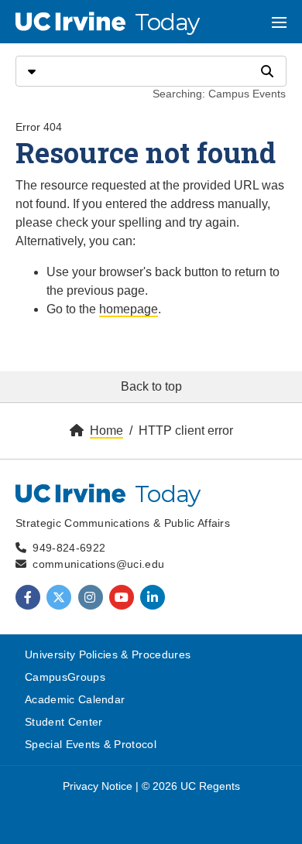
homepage (128, 309)
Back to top (151, 386)
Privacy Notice (97, 786)
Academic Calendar (75, 699)
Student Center (63, 722)
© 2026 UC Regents (191, 786)
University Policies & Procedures (107, 654)
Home (106, 430)
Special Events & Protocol (90, 744)
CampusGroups (65, 677)
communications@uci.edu (98, 564)
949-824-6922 (69, 548)
